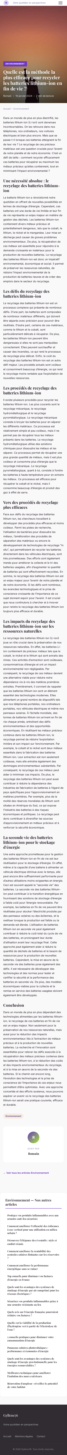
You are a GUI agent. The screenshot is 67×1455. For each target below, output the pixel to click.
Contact (41, 1436)
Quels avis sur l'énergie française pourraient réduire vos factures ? (32, 1313)
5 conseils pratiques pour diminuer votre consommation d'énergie (30, 1338)
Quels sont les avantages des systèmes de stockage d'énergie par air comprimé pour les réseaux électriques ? (33, 1290)
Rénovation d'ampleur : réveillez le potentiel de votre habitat (32, 1385)
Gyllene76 (10, 1415)
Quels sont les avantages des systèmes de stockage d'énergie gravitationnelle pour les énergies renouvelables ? (32, 1362)
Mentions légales (24, 1436)
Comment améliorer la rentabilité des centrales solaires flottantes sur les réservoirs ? (33, 1255)
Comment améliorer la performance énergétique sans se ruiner (28, 1267)
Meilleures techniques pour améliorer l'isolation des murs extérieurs (29, 1374)
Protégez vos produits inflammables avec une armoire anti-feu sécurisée (33, 1217)
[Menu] (60, 3)
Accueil (7, 108)
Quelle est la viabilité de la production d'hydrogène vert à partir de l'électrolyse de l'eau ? (32, 1326)
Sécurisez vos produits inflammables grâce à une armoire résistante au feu (32, 1303)
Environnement (15, 64)
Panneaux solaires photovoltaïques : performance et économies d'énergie (28, 1349)
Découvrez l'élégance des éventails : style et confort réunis (32, 1242)
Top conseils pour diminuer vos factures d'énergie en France (30, 1278)
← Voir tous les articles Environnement (26, 1172)
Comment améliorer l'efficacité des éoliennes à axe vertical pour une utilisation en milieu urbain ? (33, 1229)
